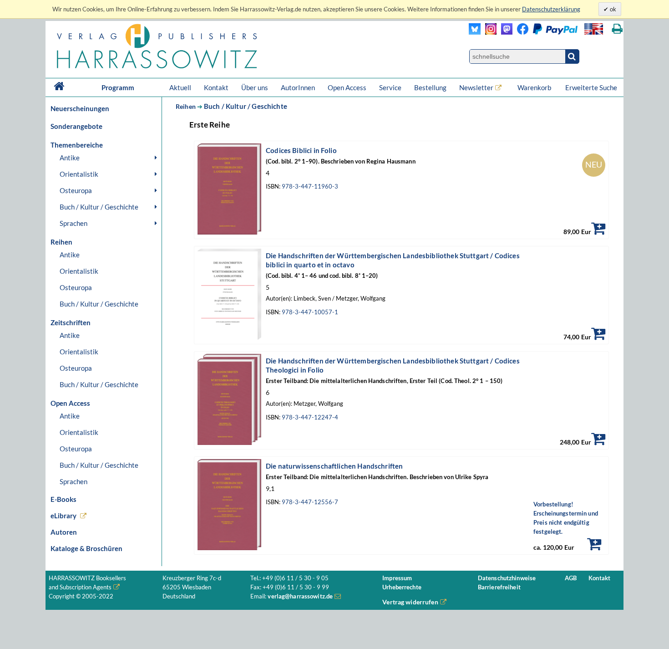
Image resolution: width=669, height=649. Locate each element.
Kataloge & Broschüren (86, 548)
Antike (70, 157)
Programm (117, 87)
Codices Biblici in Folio (301, 150)
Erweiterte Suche (591, 87)
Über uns (254, 87)
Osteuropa (76, 190)
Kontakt (216, 87)
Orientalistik (79, 174)
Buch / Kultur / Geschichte (99, 207)
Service (390, 87)
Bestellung (430, 87)
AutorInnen (298, 87)
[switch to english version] (593, 29)
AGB (571, 578)
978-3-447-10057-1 (310, 312)
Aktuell (180, 87)
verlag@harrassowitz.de (300, 596)
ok (612, 9)
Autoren (64, 532)
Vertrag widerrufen (410, 602)
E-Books (63, 499)
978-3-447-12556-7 (310, 502)
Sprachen (73, 223)
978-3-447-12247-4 (310, 417)
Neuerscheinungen (80, 108)
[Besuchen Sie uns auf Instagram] (489, 32)
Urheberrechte (401, 587)
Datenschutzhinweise (507, 578)
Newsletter (476, 87)
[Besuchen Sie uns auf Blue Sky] (475, 32)
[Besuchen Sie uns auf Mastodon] (504, 32)
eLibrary (63, 515)
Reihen (186, 106)
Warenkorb (534, 87)
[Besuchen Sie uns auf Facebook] (520, 32)
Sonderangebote (76, 126)
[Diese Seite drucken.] (617, 29)
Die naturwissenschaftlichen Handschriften (334, 466)
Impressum (397, 578)
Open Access (347, 87)
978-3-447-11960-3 (310, 186)
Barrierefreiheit (499, 587)
